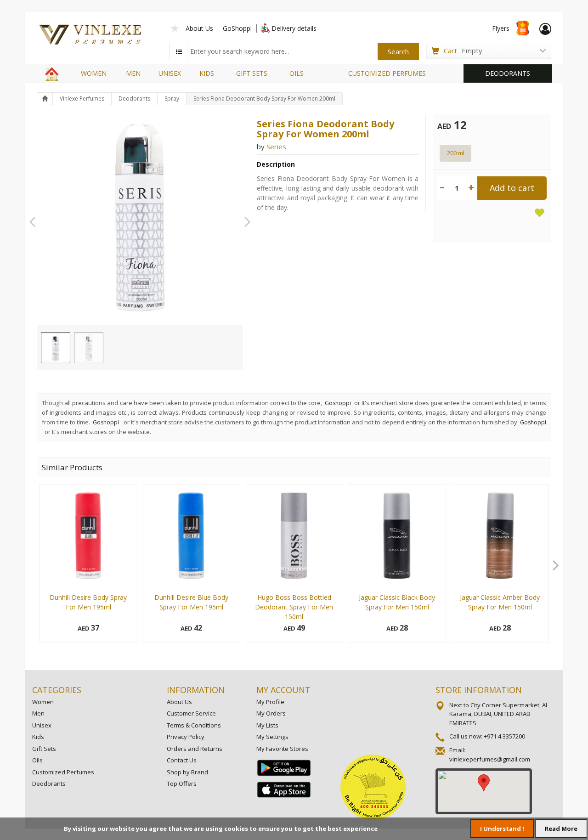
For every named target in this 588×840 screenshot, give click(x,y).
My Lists (267, 725)
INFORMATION (196, 689)
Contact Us (182, 760)
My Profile (270, 702)
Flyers (500, 28)
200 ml (455, 153)
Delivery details (294, 28)
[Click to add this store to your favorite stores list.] (175, 27)
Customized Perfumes (63, 772)
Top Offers (182, 783)
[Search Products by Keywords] (179, 51)
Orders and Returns (194, 748)
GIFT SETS (251, 73)
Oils (37, 760)
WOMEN (94, 73)
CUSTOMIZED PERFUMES (387, 73)
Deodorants (134, 98)
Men (38, 713)
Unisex (41, 725)
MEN (133, 73)
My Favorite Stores (282, 748)
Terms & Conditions (194, 725)
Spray (171, 98)
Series (276, 146)
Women (43, 702)
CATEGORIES (56, 689)
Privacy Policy (185, 737)
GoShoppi (237, 28)
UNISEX (169, 73)
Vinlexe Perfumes (82, 98)
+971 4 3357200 (504, 736)
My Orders (271, 713)
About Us (199, 28)
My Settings (272, 737)
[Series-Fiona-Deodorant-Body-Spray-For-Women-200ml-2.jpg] (88, 347)
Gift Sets (44, 748)
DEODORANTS (507, 73)
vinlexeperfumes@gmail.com (489, 759)
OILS (296, 73)
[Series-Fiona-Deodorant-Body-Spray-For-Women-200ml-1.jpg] (55, 347)
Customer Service (191, 713)
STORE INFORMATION (478, 689)
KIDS (206, 73)
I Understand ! (502, 828)
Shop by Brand (187, 772)
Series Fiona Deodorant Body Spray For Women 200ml (264, 98)
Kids (38, 737)
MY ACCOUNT (283, 689)
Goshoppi (338, 403)
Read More (561, 828)
